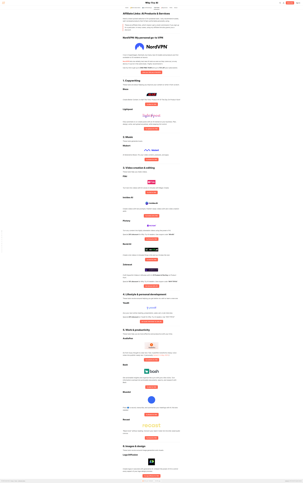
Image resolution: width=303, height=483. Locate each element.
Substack (287, 481)
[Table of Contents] (2, 241)
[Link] (120, 37)
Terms (15, 481)
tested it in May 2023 (161, 355)
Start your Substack (148, 481)
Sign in (298, 3)
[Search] (280, 2)
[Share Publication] (283, 2)
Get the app (158, 481)
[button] (126, 8)
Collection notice (21, 481)
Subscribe (290, 3)
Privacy (12, 481)
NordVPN (126, 61)
